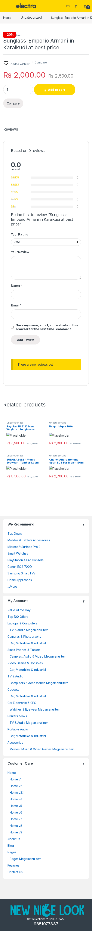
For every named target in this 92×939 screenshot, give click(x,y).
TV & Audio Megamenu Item (29, 630)
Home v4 (16, 799)
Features (13, 865)
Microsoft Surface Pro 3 (23, 547)
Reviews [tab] (10, 129)
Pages (11, 852)
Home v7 (16, 819)
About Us (13, 839)
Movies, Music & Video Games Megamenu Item (42, 749)
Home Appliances (19, 580)
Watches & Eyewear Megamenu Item (35, 709)
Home (7, 17)
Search (68, 5)
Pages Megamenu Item (25, 859)
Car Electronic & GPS (21, 703)
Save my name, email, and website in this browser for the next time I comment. (47, 327)
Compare (41, 62)
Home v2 (16, 786)
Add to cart (56, 89)
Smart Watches (17, 553)
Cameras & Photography (24, 636)
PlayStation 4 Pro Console (25, 560)
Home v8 (16, 825)
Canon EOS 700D (19, 566)
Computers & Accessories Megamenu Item (39, 683)
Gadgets (13, 689)
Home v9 (16, 832)
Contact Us (15, 872)
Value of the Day (19, 610)
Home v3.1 (17, 792)
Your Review (20, 252)
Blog (10, 845)
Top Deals (14, 533)
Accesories (15, 742)
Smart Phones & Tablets (23, 650)
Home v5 (16, 806)
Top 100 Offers (17, 616)
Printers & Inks (17, 716)
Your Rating (19, 234)
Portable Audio (17, 729)
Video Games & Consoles (25, 663)
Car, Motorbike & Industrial (28, 643)
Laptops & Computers (22, 623)
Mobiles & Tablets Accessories (28, 540)
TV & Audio (15, 676)
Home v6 (16, 812)
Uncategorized (31, 17)
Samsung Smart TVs (21, 573)
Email (16, 305)
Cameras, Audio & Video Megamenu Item (38, 656)
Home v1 (15, 779)
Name (16, 285)
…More (12, 586)
